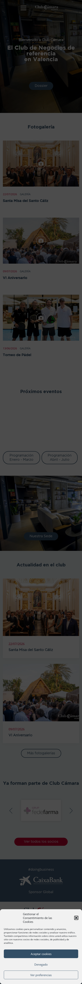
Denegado (41, 964)
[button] (76, 918)
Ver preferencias (41, 975)
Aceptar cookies (41, 954)
